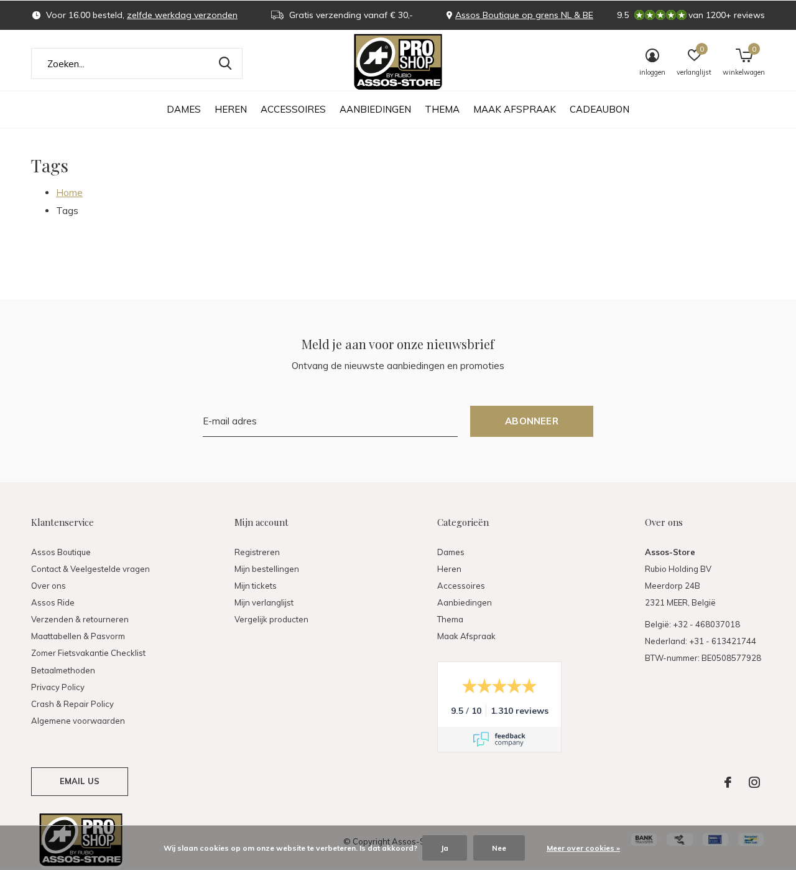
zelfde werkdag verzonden (182, 15)
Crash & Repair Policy (72, 704)
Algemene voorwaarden (78, 721)
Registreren (257, 552)
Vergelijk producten (271, 619)
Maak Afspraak (514, 109)
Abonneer (531, 421)
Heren (231, 109)
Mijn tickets (255, 586)
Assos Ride (53, 602)
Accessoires (293, 109)
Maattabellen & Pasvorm (78, 636)
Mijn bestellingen (266, 569)
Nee (499, 848)
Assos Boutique (61, 552)
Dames (184, 109)
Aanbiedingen (375, 109)
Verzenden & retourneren (80, 619)
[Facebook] (727, 782)
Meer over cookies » (583, 848)
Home (69, 193)
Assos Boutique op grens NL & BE (524, 15)
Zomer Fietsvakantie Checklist (88, 653)
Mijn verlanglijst (264, 602)
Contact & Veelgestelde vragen (90, 569)
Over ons (48, 586)
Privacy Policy (58, 687)
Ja (444, 848)
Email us (80, 781)
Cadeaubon (599, 109)
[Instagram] (754, 782)
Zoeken (225, 63)
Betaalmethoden (63, 670)
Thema (442, 109)
